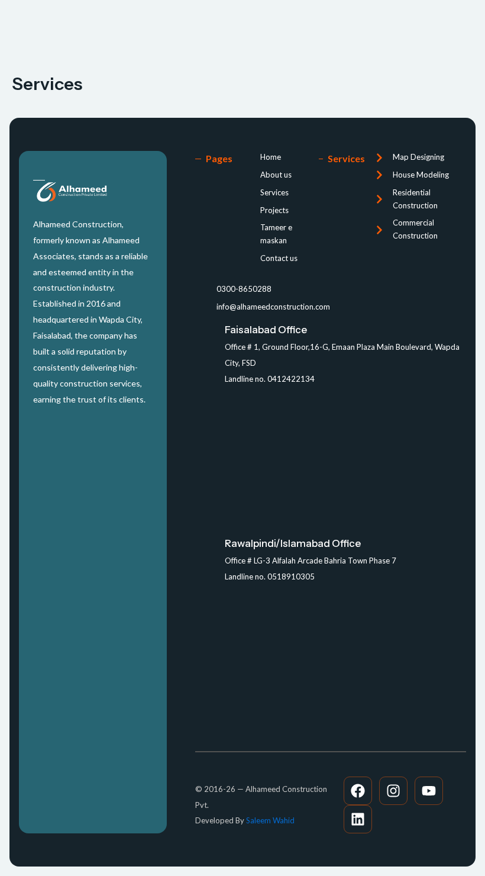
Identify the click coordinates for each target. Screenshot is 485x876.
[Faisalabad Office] (205, 333)
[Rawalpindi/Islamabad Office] (205, 547)
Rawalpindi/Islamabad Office (293, 543)
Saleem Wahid (270, 820)
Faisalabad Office (266, 330)
